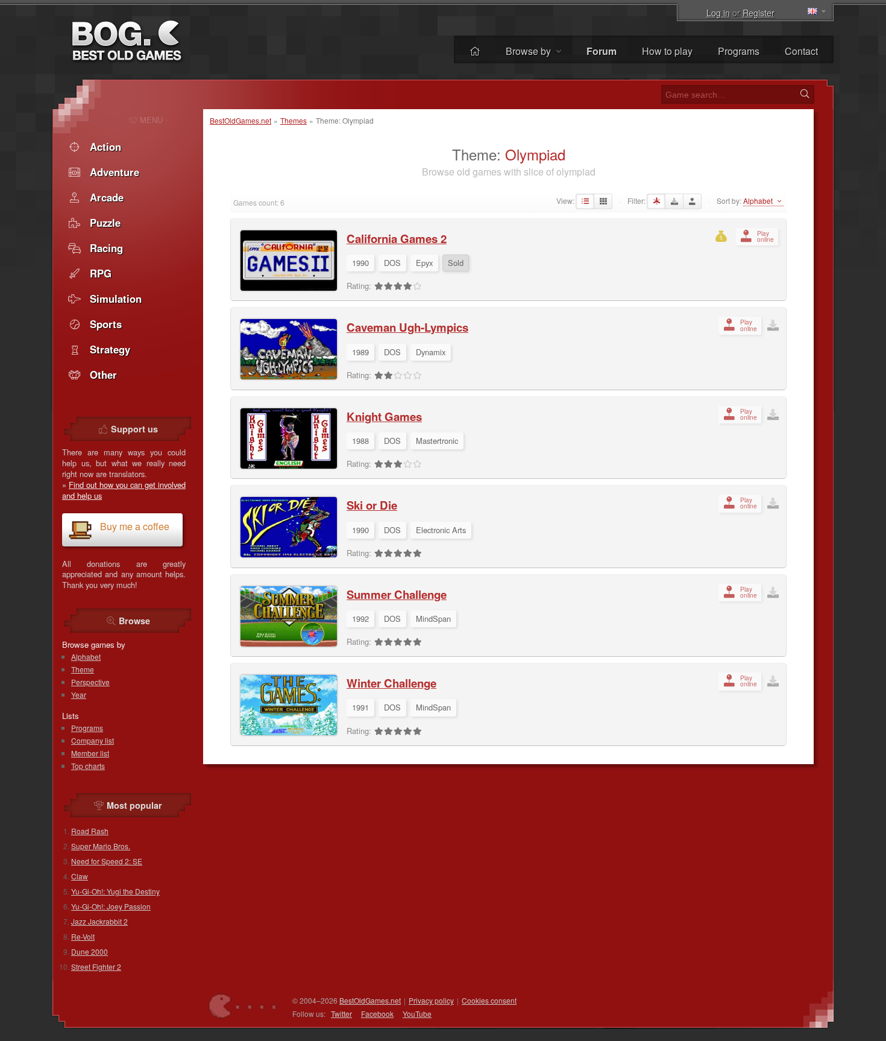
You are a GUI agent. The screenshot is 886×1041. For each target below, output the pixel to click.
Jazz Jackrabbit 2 (99, 921)
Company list (92, 740)
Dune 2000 (89, 951)
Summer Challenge (397, 594)
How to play (667, 51)
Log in (718, 12)
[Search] (805, 94)
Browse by (529, 51)
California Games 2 (397, 238)
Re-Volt (83, 936)
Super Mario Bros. (100, 846)
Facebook (377, 1013)
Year (78, 694)
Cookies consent (489, 1000)
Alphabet (86, 656)
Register (758, 12)
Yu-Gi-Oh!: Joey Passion (111, 906)
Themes (293, 120)
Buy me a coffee (134, 526)
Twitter (341, 1013)
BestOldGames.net (240, 120)
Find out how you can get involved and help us (124, 490)
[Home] (474, 51)
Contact (801, 51)
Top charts (88, 766)
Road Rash (89, 831)
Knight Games (384, 416)
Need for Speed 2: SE (106, 861)
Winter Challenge (391, 683)
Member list (90, 753)
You (417, 1013)
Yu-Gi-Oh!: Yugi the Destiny (115, 891)
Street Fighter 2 (96, 966)
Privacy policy (431, 1000)
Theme (82, 669)
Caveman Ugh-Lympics (407, 327)
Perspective (90, 682)
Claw (79, 876)
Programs (738, 51)
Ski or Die (372, 505)
